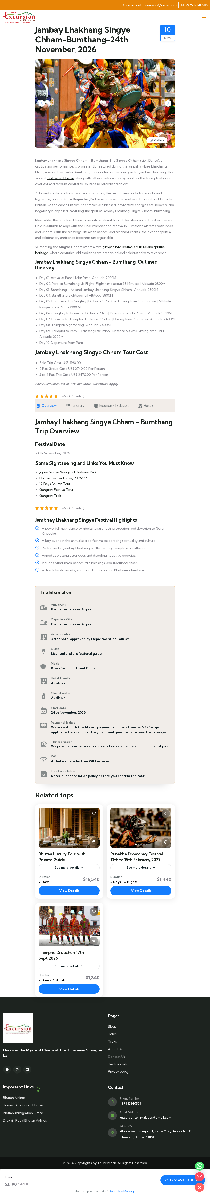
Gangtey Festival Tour (56, 490)
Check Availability (182, 1180)
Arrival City (58, 604)
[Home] (19, 17)
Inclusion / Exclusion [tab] (114, 405)
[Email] (199, 1176)
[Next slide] (168, 103)
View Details (69, 891)
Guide (55, 649)
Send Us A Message (122, 1191)
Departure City (61, 619)
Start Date (58, 708)
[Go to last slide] (42, 103)
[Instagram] (17, 1070)
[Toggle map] (94, 842)
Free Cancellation (63, 771)
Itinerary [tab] (78, 405)
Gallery (159, 140)
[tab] (58, 844)
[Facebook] (7, 1070)
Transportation (61, 741)
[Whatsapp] (199, 1166)
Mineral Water (60, 693)
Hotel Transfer (61, 678)
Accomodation (61, 634)
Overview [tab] (49, 405)
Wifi (53, 756)
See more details (67, 867)
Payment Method (63, 722)
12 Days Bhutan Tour (54, 484)
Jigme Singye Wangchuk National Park (68, 472)
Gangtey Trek (50, 496)
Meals (55, 663)
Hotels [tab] (149, 405)
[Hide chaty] (199, 1187)
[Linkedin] (27, 1070)
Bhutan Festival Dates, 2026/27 (63, 478)
